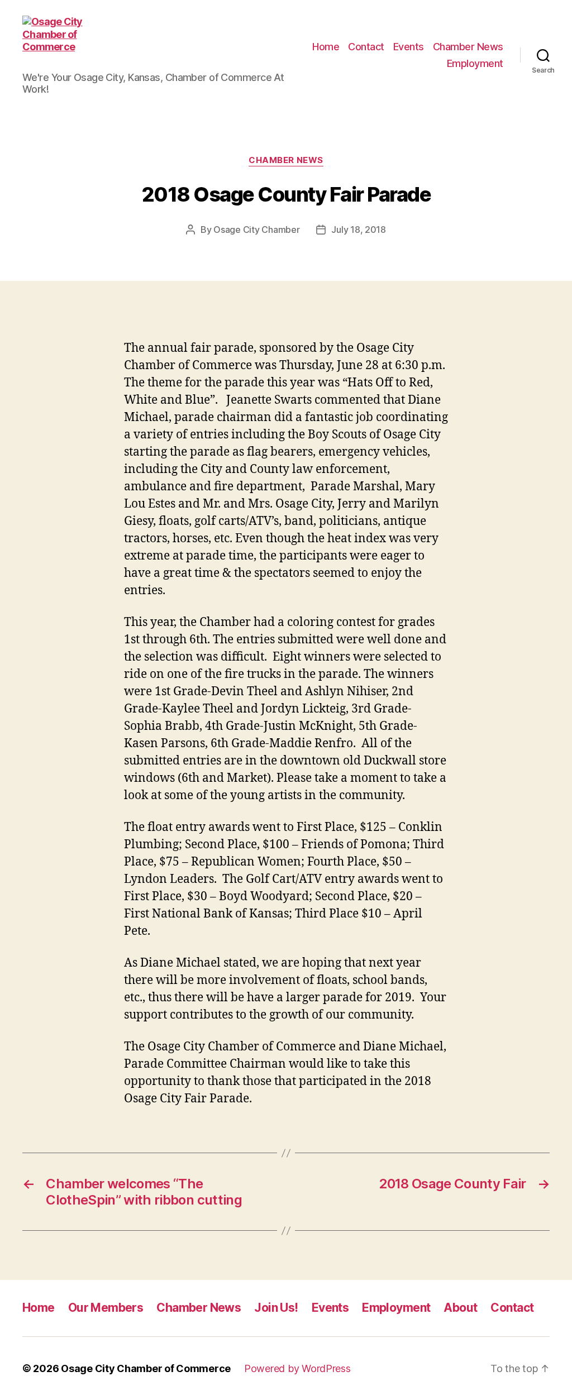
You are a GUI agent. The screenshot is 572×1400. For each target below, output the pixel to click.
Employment (475, 63)
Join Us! (276, 1308)
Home (325, 46)
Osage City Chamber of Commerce (146, 1368)
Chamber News (468, 46)
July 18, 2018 (358, 229)
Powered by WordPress (297, 1368)
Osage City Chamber (256, 229)
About (460, 1308)
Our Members (106, 1308)
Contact (366, 46)
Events (408, 46)
